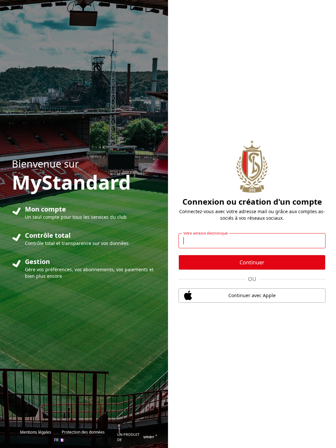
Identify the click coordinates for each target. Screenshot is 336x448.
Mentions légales (35, 432)
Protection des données (83, 432)
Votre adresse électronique (205, 233)
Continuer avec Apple (252, 295)
